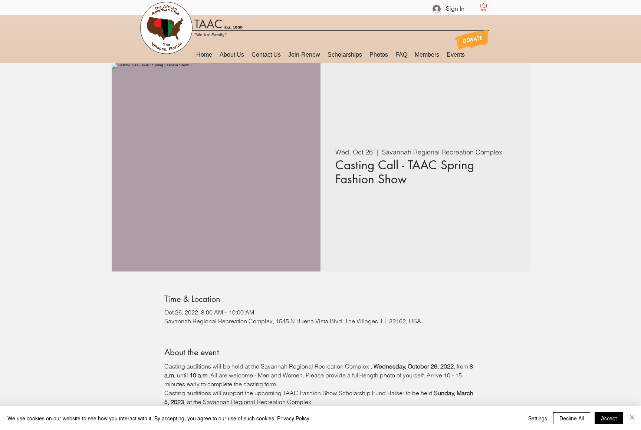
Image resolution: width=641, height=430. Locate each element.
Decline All (571, 418)
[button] (483, 7)
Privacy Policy (293, 418)
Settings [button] (537, 418)
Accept (609, 418)
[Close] (632, 418)
